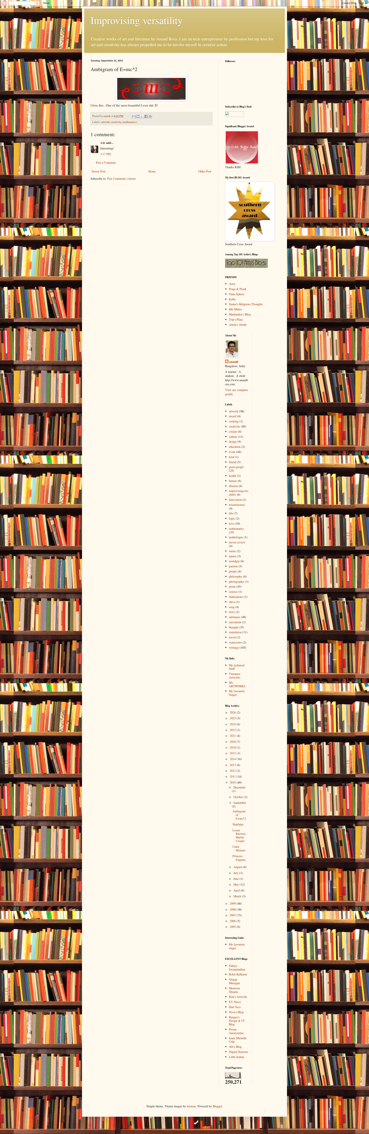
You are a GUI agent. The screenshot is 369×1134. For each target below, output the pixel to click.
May (236, 884)
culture (233, 437)
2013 (233, 765)
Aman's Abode (238, 325)
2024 (233, 724)
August (238, 867)
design (233, 441)
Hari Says (235, 1007)
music (232, 551)
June (236, 879)
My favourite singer (237, 946)
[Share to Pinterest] (150, 116)
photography (236, 581)
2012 (233, 771)
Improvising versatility (137, 20)
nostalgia (234, 561)
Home (152, 171)
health (232, 476)
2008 (233, 909)
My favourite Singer (237, 693)
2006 (233, 921)
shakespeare (236, 597)
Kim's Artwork (238, 997)
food (231, 457)
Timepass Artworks (234, 675)
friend (232, 462)
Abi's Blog (235, 1047)
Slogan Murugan (234, 981)
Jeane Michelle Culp (238, 1040)
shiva (232, 602)
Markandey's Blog (240, 314)
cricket (233, 431)
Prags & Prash (237, 289)
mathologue (236, 537)
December (239, 787)
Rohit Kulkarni (238, 974)
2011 (233, 776)
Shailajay (238, 824)
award (232, 416)
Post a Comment (106, 163)
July (236, 873)
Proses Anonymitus (236, 1031)
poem (232, 586)
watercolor (235, 642)
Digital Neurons (238, 1052)
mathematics (130, 122)
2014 (233, 759)
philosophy (235, 576)
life (231, 513)
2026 (233, 712)
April (237, 890)
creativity (116, 122)
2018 (233, 747)
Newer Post (98, 171)
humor (233, 481)
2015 (233, 753)
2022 (233, 730)
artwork (105, 122)
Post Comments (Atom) (121, 179)
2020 (233, 742)
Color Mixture (239, 848)
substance (234, 617)
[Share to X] (142, 116)
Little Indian (236, 1057)
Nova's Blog (236, 1012)
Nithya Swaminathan (237, 967)
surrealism (235, 622)
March (237, 896)
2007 (233, 915)
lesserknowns (237, 505)
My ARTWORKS (237, 684)
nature (232, 556)
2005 (233, 927)
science (233, 592)
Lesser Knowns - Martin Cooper (240, 835)
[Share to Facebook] (146, 116)
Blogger (217, 1106)
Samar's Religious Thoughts (246, 304)
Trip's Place (236, 319)
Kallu (232, 299)
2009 (233, 903)
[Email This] (134, 116)
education (234, 447)
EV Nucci (235, 1002)
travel (232, 637)
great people (236, 467)
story (232, 612)
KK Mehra (235, 309)
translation (235, 632)
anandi (233, 362)
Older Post (204, 171)
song (231, 607)
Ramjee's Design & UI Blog (237, 1020)
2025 (233, 718)
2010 (233, 782)
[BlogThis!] (138, 116)
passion (233, 566)
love (231, 523)
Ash (102, 142)
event (232, 452)
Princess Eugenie (239, 858)
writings (234, 647)
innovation (235, 500)
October (238, 797)
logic (232, 518)
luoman (191, 1106)
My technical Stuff (237, 667)
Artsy (232, 284)
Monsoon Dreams (234, 990)
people (233, 571)
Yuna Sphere (236, 294)
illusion (233, 486)
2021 (233, 736)
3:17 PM (105, 154)
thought (233, 627)
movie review (237, 542)
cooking (234, 421)
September (239, 803)
